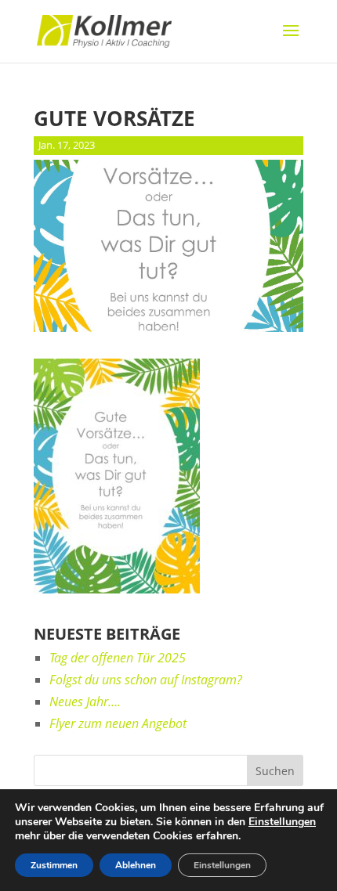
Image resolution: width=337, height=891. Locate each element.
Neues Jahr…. (85, 701)
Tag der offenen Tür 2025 (117, 657)
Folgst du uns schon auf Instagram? (145, 679)
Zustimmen (54, 865)
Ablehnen (135, 865)
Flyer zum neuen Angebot (118, 723)
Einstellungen (282, 822)
